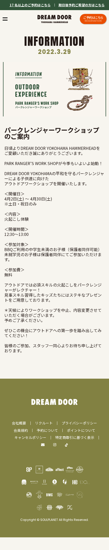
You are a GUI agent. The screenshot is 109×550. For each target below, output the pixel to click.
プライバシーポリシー (79, 422)
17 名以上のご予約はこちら (30, 5)
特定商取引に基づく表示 (74, 437)
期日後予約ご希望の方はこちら (82, 5)
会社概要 (19, 422)
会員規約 (21, 430)
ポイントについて (81, 430)
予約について (47, 430)
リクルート (44, 422)
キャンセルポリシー (30, 437)
